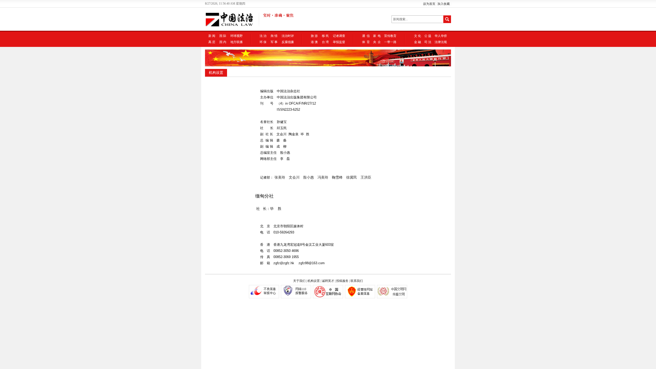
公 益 (427, 36)
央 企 (377, 42)
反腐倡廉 (288, 42)
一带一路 (390, 42)
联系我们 (357, 281)
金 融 (417, 42)
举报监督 (339, 42)
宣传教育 (390, 36)
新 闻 (211, 36)
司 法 (427, 42)
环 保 (263, 42)
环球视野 (236, 36)
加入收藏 (443, 4)
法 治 (263, 36)
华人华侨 (441, 36)
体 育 (366, 42)
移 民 (325, 36)
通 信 (366, 36)
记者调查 (339, 36)
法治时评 (288, 36)
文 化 (417, 36)
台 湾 (325, 42)
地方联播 (236, 42)
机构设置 (216, 73)
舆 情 (274, 36)
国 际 (222, 36)
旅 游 (314, 36)
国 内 (222, 42)
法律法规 (441, 42)
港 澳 (314, 42)
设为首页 (429, 4)
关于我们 (299, 281)
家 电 (377, 36)
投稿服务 (342, 281)
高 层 (211, 42)
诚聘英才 (328, 281)
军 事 (274, 42)
